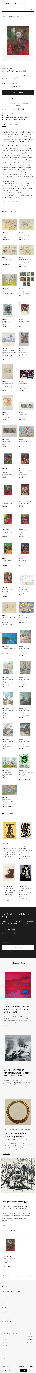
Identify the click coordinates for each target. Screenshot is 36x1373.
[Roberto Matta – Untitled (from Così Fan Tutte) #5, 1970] (26, 668)
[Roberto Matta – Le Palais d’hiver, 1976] (26, 309)
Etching (13, 78)
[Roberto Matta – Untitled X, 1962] (26, 402)
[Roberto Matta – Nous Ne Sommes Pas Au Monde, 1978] (9, 578)
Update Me (18, 948)
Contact (4, 1346)
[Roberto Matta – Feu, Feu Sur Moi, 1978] (9, 549)
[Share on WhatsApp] (23, 109)
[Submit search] (31, 9)
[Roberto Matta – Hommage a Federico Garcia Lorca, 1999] (26, 761)
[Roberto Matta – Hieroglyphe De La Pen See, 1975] (26, 250)
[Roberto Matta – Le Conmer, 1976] (9, 309)
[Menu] (33, 3)
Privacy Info (31, 1370)
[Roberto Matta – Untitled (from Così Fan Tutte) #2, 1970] (9, 730)
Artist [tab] (10, 124)
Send (32, 1358)
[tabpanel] (18, 166)
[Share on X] (14, 109)
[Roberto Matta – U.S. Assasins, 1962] (9, 224)
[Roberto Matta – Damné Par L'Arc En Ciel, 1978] (9, 490)
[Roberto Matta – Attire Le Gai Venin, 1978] (9, 519)
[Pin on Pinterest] (18, 109)
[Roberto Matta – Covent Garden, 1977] (9, 250)
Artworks (5, 1343)
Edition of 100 (15, 84)
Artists (12, 16)
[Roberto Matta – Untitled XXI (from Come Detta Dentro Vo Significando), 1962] (9, 339)
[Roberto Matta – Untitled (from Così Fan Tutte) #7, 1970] (26, 637)
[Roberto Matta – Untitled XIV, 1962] (9, 431)
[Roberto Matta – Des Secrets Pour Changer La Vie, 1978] (26, 459)
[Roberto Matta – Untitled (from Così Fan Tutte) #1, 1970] (26, 730)
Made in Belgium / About (9, 1334)
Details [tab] (4, 124)
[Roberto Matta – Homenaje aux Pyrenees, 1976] (9, 637)
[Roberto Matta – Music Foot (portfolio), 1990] (26, 578)
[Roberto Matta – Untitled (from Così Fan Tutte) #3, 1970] (26, 699)
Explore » (5, 1225)
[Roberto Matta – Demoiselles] (26, 339)
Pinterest (30, 1340)
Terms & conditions (26, 1366)
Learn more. (22, 119)
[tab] (4, 212)
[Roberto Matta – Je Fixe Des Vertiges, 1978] (26, 519)
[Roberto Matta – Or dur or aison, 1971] (26, 431)
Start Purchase (18, 92)
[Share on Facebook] (9, 109)
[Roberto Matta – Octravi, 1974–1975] (26, 607)
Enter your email (8, 929)
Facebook (30, 1337)
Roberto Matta (7, 68)
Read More (6, 1026)
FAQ (3, 1337)
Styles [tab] (16, 124)
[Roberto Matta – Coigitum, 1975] (9, 402)
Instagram (30, 1334)
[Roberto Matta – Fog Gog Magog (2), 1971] (9, 761)
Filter (30, 211)
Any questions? (18, 99)
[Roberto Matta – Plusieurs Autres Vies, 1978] (26, 490)
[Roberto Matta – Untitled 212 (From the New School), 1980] (9, 371)
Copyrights (6, 1366)
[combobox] (18, 9)
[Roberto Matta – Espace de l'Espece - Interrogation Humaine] (9, 790)
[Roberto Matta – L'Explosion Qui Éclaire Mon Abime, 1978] (9, 459)
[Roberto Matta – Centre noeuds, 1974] (26, 279)
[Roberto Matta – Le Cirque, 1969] (26, 224)
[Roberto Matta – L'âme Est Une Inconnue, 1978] (26, 549)
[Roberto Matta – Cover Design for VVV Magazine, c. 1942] (26, 371)
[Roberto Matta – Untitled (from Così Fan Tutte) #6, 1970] (9, 668)
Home (5, 16)
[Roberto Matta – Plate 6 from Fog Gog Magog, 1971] (9, 279)
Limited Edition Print (17, 76)
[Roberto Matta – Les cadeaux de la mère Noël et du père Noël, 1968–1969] (9, 607)
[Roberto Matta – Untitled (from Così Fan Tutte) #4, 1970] (9, 699)
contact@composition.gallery (12, 1291)
